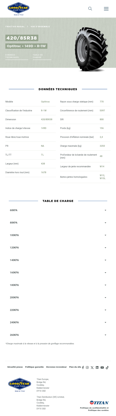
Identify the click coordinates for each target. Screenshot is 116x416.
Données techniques (12, 56)
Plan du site (75, 367)
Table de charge (38, 56)
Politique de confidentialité (93, 408)
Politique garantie (34, 367)
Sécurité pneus (15, 367)
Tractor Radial (15, 27)
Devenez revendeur (56, 367)
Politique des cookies (98, 410)
